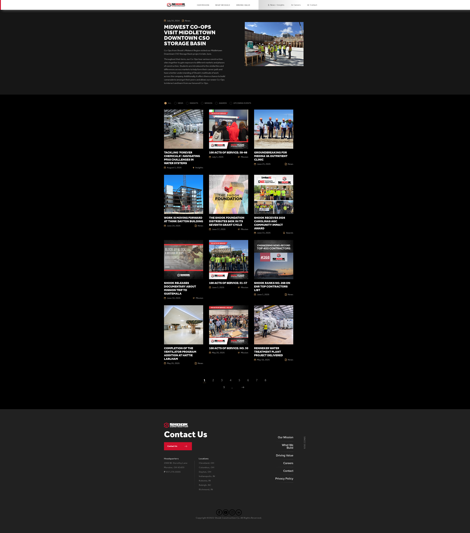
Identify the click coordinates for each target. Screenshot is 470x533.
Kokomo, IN (205, 480)
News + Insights (277, 5)
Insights (194, 103)
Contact (313, 5)
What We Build (287, 446)
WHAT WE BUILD (222, 5)
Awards (223, 103)
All (169, 103)
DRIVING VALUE (243, 5)
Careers (297, 5)
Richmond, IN (206, 489)
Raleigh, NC (205, 485)
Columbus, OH (206, 467)
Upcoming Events (242, 103)
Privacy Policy (284, 478)
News (180, 103)
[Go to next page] (243, 387)
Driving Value (284, 455)
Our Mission (203, 5)
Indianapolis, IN (207, 476)
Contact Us (172, 446)
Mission (208, 103)
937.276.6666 (173, 471)
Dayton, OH (205, 471)
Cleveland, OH (206, 463)
